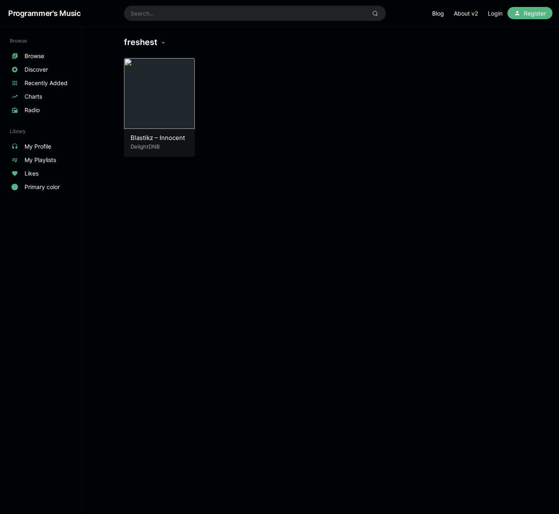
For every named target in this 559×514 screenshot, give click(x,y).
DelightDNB (145, 146)
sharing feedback (438, 14)
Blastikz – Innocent (158, 138)
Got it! (520, 14)
